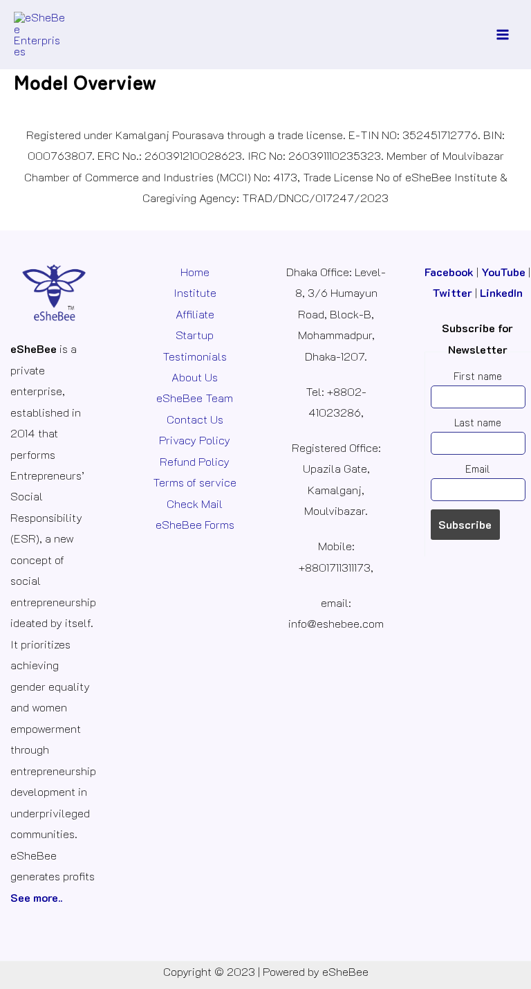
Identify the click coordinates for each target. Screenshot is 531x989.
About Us (194, 377)
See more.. (36, 897)
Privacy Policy (194, 440)
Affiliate (195, 314)
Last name (477, 422)
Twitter (452, 292)
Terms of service (194, 482)
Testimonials (194, 356)
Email (477, 468)
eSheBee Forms (195, 524)
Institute (195, 292)
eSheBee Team (194, 397)
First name (478, 376)
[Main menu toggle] (502, 35)
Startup (195, 334)
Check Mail (195, 503)
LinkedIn (501, 292)
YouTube (503, 271)
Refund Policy (195, 461)
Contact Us (195, 419)
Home (194, 271)
